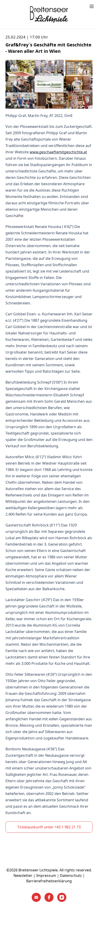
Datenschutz (71, 875)
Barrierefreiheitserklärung (49, 880)
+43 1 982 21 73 (67, 827)
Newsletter (22, 875)
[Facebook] (49, 897)
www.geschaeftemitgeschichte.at (58, 151)
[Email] (36, 897)
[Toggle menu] (91, 6)
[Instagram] (61, 897)
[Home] (49, 14)
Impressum (46, 875)
